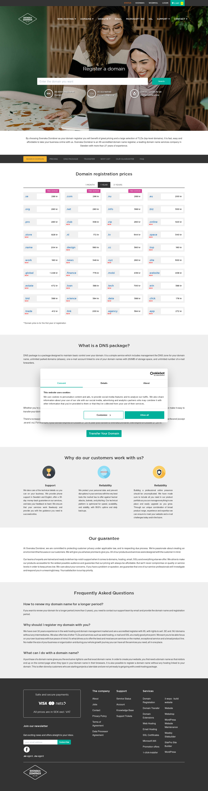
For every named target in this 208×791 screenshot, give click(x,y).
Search (161, 81)
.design (70, 247)
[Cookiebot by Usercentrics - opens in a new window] (152, 374)
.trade (28, 311)
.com (69, 196)
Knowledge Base (125, 710)
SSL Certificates (151, 735)
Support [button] (162, 19)
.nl (67, 234)
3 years (117, 185)
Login (165, 3)
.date (111, 298)
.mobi (111, 272)
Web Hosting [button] (65, 19)
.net (68, 209)
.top (151, 247)
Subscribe (64, 742)
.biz (151, 209)
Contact (96, 710)
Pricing (54, 159)
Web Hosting (149, 723)
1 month (90, 185)
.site (151, 260)
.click (152, 298)
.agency (113, 311)
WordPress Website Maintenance (171, 723)
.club (69, 221)
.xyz (110, 260)
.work (28, 260)
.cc (109, 247)
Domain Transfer (151, 708)
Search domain (35, 159)
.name (29, 247)
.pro (27, 221)
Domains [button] (85, 19)
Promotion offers (151, 746)
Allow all (144, 415)
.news (70, 260)
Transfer (89, 159)
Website (169, 708)
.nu (109, 196)
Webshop (169, 713)
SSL (151, 19)
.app (152, 311)
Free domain (52, 191)
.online (153, 221)
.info (110, 209)
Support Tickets (124, 716)
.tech (111, 285)
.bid (27, 298)
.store (28, 234)
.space (153, 234)
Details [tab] (104, 383)
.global (29, 272)
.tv (109, 234)
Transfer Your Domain (104, 433)
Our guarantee (125, 159)
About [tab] (146, 383)
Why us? (105, 159)
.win (151, 285)
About (95, 698)
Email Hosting (150, 729)
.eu (151, 196)
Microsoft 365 (135, 19)
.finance (71, 272)
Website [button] (103, 19)
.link (68, 311)
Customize (102, 415)
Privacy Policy (99, 716)
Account (120, 704)
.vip (110, 221)
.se (26, 196)
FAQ (142, 159)
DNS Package (71, 159)
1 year (104, 185)
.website (154, 272)
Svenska (139, 3)
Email (118, 19)
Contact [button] (179, 19)
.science (71, 298)
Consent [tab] (61, 383)
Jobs (94, 704)
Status (127, 3)
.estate (29, 285)
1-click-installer (150, 752)
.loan (69, 285)
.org (27, 209)
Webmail (153, 3)
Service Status (123, 698)
